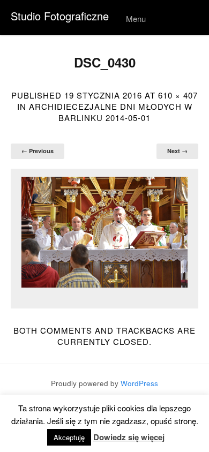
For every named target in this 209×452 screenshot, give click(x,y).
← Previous (37, 151)
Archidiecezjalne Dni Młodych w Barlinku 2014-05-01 (110, 112)
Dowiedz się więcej (129, 437)
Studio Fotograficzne (60, 16)
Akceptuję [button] (69, 437)
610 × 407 (178, 95)
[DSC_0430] (104, 232)
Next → (177, 151)
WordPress (139, 383)
